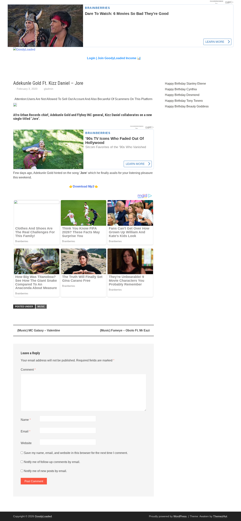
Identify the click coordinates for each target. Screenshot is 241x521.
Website (26, 443)
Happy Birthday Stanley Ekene (185, 83)
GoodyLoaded (43, 516)
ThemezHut (220, 516)
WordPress (180, 516)
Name (26, 419)
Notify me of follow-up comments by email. (52, 462)
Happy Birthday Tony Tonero (184, 100)
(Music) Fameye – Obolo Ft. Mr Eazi (125, 330)
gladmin (48, 88)
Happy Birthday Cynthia (181, 89)
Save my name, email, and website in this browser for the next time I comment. (76, 452)
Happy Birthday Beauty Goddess (187, 106)
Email (25, 431)
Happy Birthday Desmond (182, 94)
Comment (28, 369)
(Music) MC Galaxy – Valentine (38, 330)
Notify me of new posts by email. (45, 471)
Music (41, 306)
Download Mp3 (83, 186)
